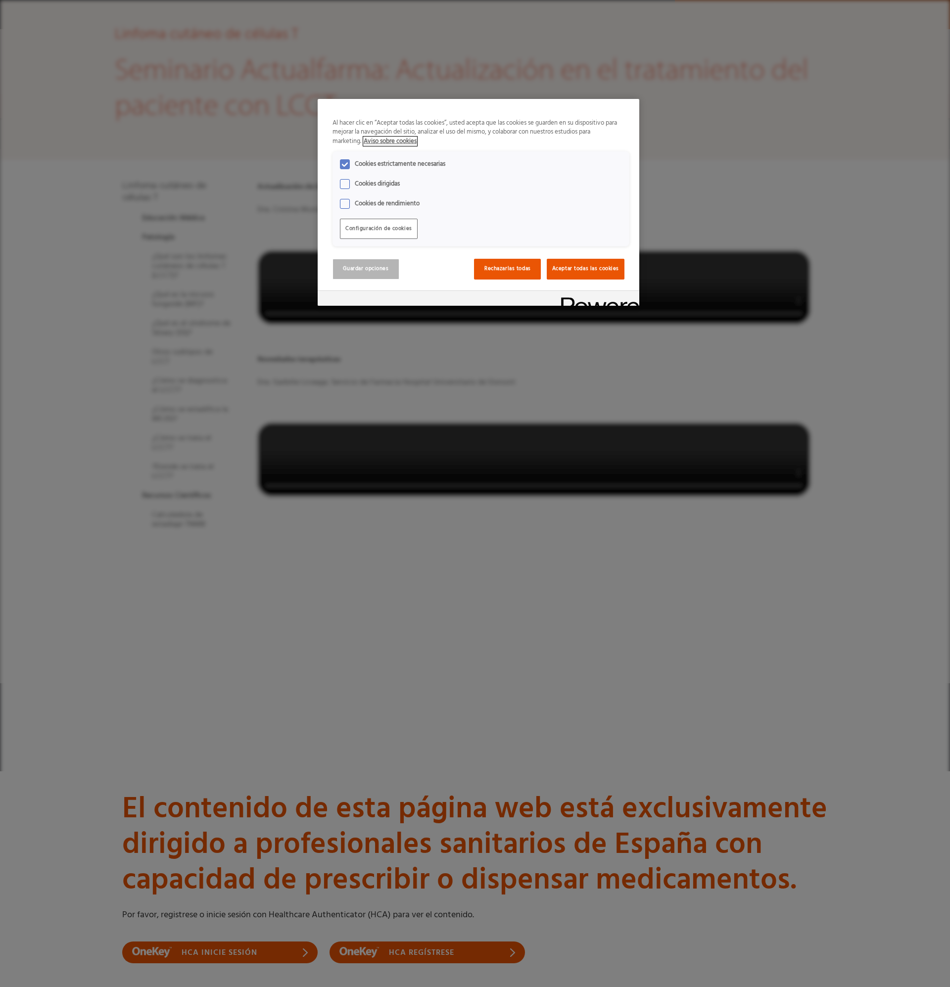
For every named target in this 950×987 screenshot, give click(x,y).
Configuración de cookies (378, 229)
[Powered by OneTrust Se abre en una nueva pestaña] (596, 299)
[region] (478, 202)
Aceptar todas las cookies (585, 269)
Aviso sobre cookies (390, 141)
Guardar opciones (365, 269)
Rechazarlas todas (507, 269)
